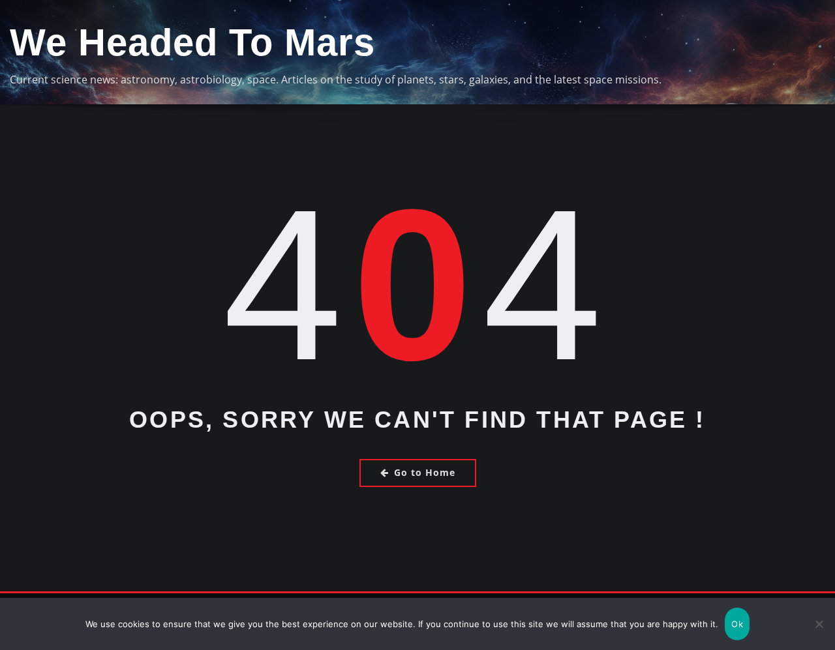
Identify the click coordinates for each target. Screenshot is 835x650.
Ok (737, 624)
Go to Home (424, 472)
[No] (818, 623)
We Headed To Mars (192, 42)
